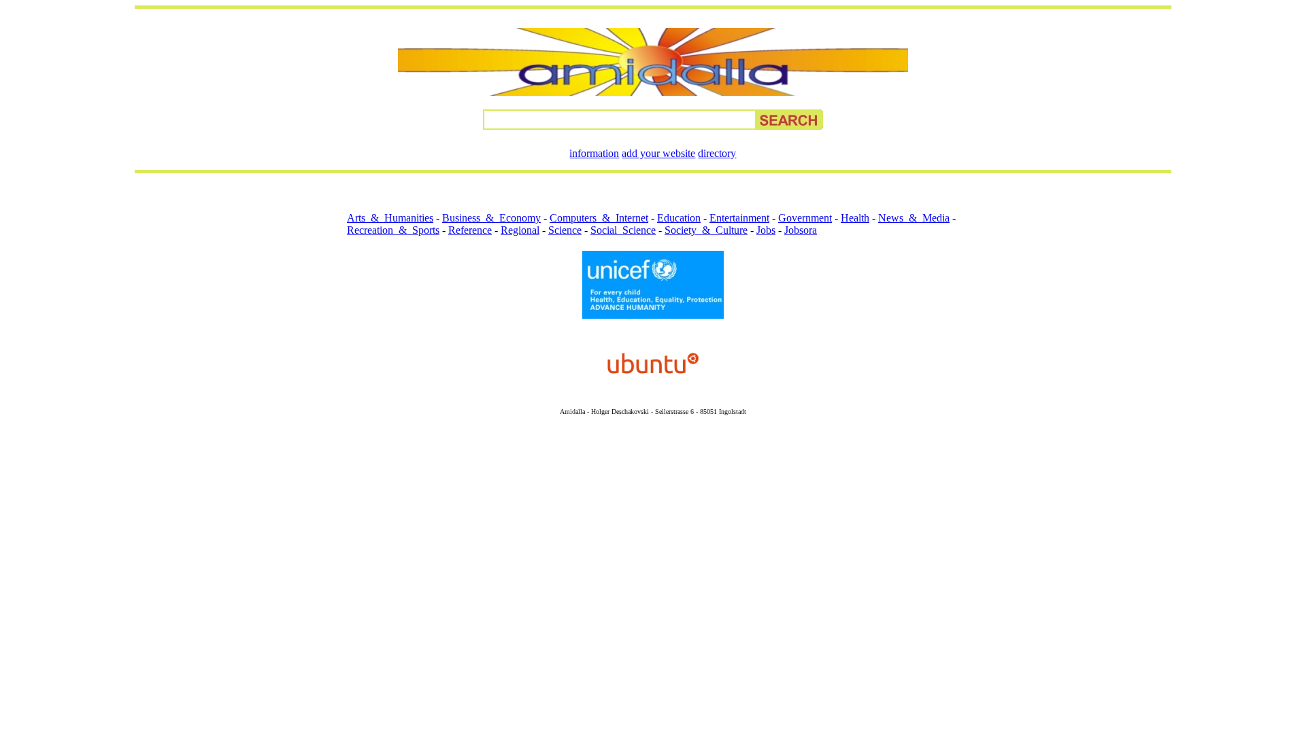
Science (565, 230)
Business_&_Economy (491, 218)
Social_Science (623, 230)
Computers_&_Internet (599, 218)
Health (855, 218)
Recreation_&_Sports (393, 230)
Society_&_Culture (706, 230)
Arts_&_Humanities (390, 218)
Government (805, 218)
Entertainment (739, 218)
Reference (470, 230)
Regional (520, 230)
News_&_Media (914, 218)
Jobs (765, 230)
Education (679, 218)
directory (717, 153)
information (594, 153)
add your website (658, 153)
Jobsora (800, 230)
